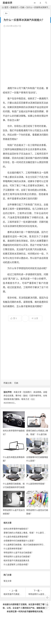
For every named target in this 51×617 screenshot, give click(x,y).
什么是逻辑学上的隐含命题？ (16, 564)
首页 (6, 7)
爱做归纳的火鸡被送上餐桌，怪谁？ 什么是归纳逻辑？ (37, 434)
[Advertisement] (25, 57)
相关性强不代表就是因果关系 (16, 560)
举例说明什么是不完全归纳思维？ (18, 552)
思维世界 (7, 3)
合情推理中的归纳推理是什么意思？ (19, 541)
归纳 (22, 7)
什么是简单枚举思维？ (36, 484)
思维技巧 (14, 7)
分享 (36, 318)
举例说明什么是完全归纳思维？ (17, 556)
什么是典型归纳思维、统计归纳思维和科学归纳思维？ (14, 487)
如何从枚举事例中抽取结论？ (16, 529)
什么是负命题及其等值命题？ (16, 537)
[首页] (47, 597)
